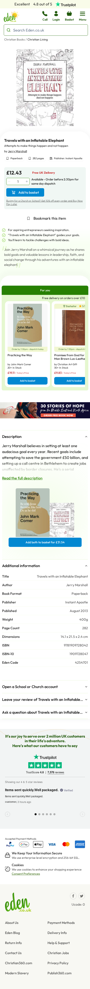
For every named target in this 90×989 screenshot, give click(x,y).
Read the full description (22, 478)
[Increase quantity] (27, 181)
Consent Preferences (26, 874)
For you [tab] (45, 290)
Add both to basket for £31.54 (45, 542)
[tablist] (45, 290)
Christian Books (14, 39)
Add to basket (28, 192)
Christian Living (37, 39)
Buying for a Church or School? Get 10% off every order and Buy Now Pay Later (44, 202)
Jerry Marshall (17, 151)
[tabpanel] (45, 342)
